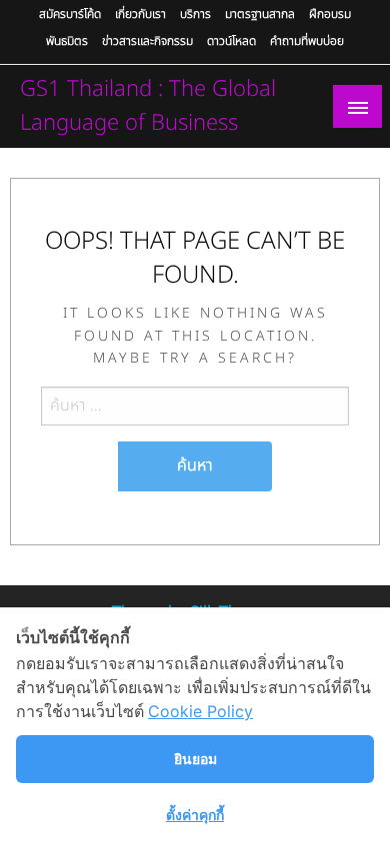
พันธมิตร (67, 41)
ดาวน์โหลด (231, 41)
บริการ (195, 14)
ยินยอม (195, 758)
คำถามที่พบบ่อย (307, 41)
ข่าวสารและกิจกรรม (147, 41)
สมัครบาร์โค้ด (70, 14)
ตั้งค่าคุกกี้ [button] (195, 814)
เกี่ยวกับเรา (140, 14)
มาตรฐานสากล (260, 14)
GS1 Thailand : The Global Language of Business (148, 106)
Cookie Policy (200, 711)
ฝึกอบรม (330, 14)
